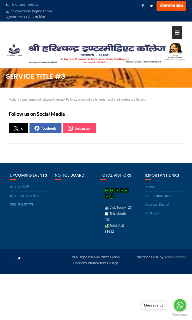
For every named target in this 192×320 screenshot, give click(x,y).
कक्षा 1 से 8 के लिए (31, 17)
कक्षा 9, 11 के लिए (21, 187)
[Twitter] (152, 6)
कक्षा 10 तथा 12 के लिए (24, 196)
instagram (82, 128)
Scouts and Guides (159, 196)
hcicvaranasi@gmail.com (31, 11)
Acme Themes (175, 257)
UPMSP (150, 187)
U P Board (152, 213)
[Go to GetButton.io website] (180, 314)
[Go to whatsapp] (180, 305)
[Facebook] (142, 6)
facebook (49, 128)
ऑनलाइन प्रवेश (171, 6)
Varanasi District (157, 204)
